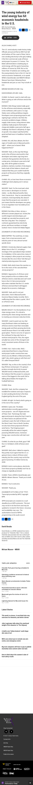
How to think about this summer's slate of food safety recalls (15, 655)
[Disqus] (16, 690)
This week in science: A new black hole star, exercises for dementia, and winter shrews (16, 616)
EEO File (6, 743)
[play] (3, 783)
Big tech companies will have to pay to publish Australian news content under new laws (16, 648)
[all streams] (30, 783)
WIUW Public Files (8, 750)
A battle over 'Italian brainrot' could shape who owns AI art (15, 632)
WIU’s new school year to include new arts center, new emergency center (15, 640)
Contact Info (7, 739)
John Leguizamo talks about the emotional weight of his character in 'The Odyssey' (15, 624)
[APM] (16, 764)
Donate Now (25, 2)
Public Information (9, 754)
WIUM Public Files (8, 746)
